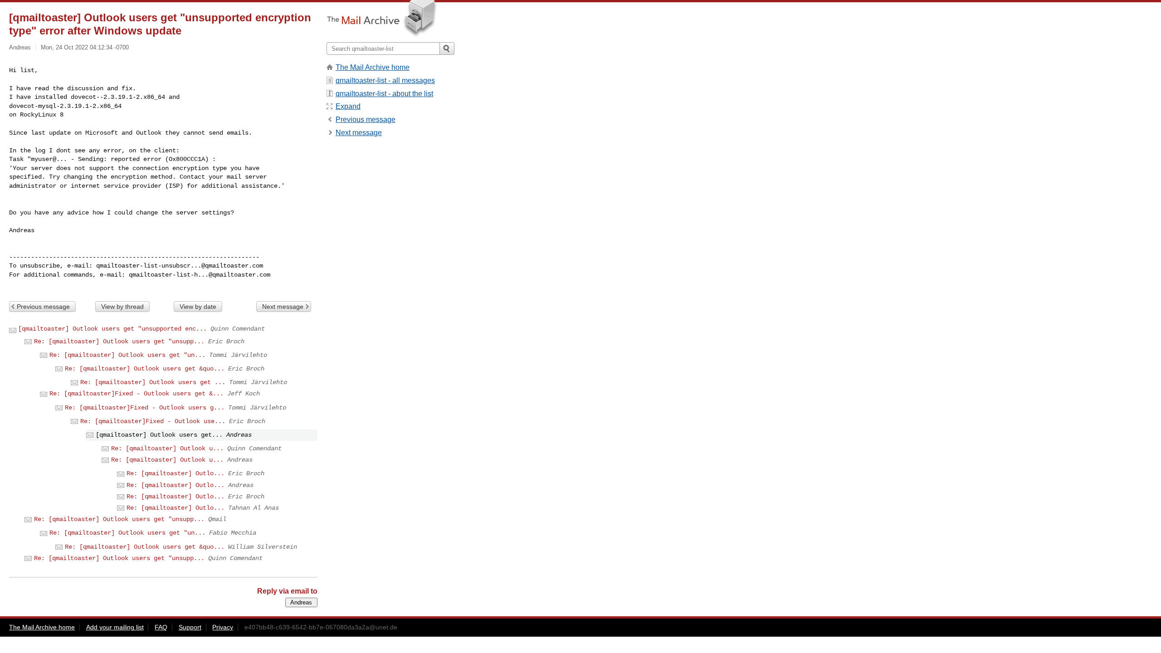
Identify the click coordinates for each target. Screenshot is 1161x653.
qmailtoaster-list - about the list (384, 93)
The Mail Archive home (373, 67)
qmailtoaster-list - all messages (385, 80)
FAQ (161, 627)
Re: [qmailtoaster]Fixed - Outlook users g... (144, 407)
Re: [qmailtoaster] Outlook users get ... (152, 382)
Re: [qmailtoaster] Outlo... (175, 473)
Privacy (222, 627)
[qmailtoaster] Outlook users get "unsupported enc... (112, 328)
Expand (348, 106)
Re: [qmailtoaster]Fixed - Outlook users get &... (136, 393)
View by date (198, 306)
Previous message (43, 306)
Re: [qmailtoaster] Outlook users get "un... (127, 355)
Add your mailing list (115, 627)
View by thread (122, 306)
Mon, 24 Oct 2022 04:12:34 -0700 (85, 47)
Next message (282, 306)
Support (190, 627)
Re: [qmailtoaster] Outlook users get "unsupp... (119, 341)
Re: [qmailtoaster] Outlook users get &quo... (144, 368)
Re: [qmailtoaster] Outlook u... (167, 448)
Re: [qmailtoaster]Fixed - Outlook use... (152, 421)
